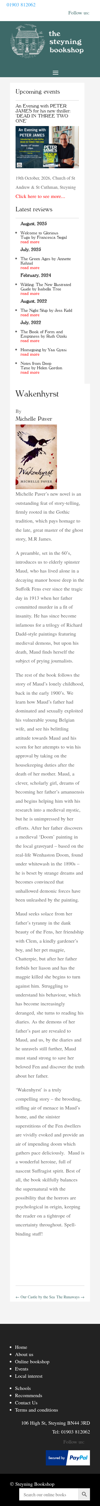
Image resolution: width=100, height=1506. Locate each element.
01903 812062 (21, 4)
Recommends (28, 1395)
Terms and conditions (36, 1409)
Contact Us (26, 1402)
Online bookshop (32, 1361)
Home (21, 1347)
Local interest (28, 1375)
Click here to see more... (40, 196)
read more (30, 242)
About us (24, 1354)
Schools (23, 1388)
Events (21, 1368)
